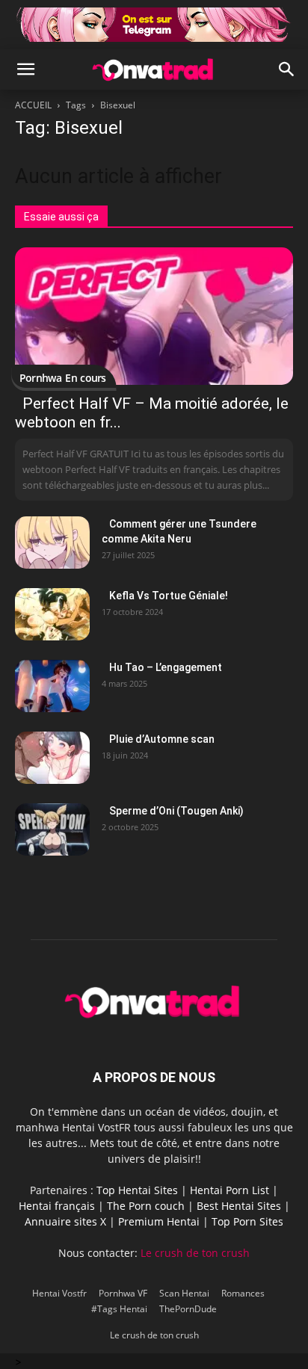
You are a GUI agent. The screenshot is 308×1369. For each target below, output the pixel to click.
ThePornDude (188, 1308)
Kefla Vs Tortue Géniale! (168, 596)
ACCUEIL (33, 105)
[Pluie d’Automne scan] (52, 758)
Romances (243, 1293)
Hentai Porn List (229, 1190)
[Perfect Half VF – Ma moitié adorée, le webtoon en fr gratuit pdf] (154, 316)
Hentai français (57, 1206)
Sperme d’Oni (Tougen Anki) (176, 811)
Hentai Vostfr (59, 1293)
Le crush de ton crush (195, 1253)
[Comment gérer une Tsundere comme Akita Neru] (52, 542)
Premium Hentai (159, 1221)
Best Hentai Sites (239, 1206)
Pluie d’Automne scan (162, 739)
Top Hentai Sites (137, 1190)
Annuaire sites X (65, 1221)
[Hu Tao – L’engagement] (52, 686)
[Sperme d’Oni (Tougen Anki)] (52, 829)
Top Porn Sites (247, 1221)
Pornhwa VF (123, 1293)
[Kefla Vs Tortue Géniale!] (52, 614)
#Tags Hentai (119, 1308)
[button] (25, 69)
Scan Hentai (184, 1293)
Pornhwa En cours (62, 378)
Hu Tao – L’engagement (165, 667)
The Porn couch (146, 1206)
